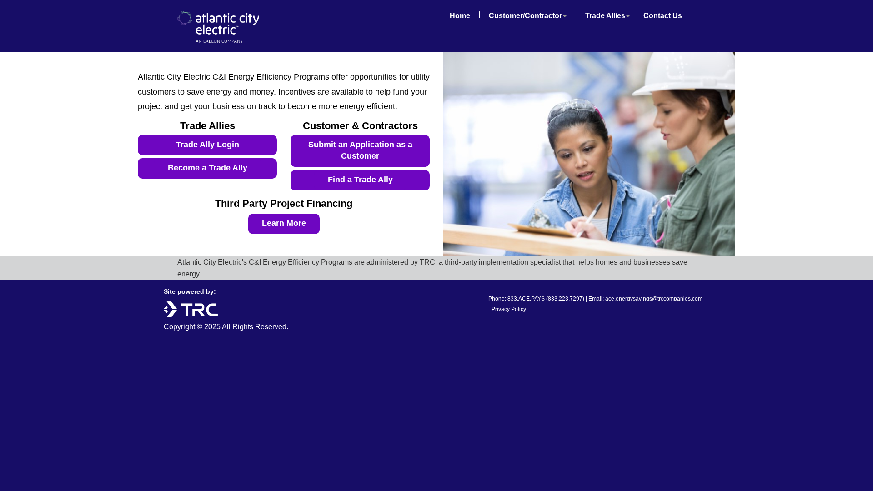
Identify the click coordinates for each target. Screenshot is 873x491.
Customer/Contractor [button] (525, 16)
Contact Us (662, 16)
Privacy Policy (509, 309)
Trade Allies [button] (605, 16)
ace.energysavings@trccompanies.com (653, 299)
